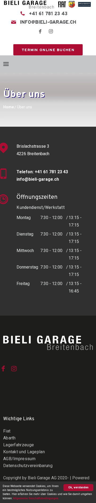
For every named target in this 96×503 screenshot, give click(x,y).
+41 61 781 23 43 (48, 14)
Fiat (6, 431)
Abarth (9, 437)
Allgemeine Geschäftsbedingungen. (36, 498)
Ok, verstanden (78, 487)
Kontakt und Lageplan (24, 451)
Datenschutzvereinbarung (28, 465)
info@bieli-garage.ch (48, 22)
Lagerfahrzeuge (18, 444)
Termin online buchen (48, 50)
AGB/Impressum (19, 458)
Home (8, 107)
